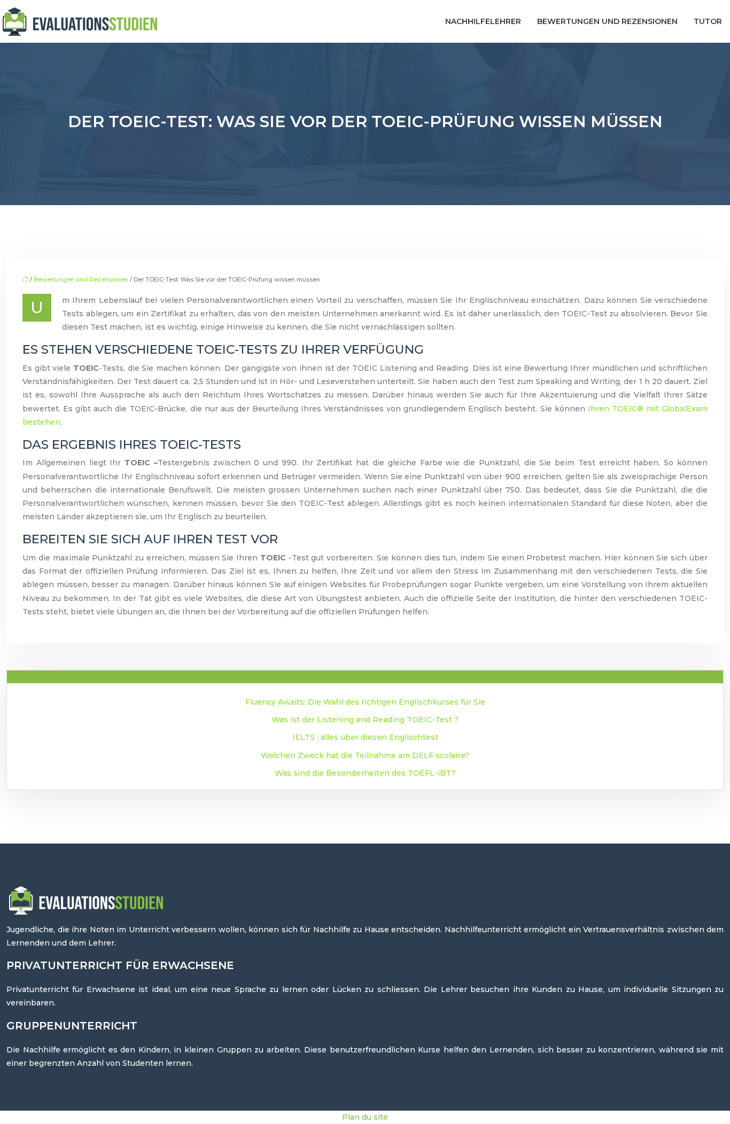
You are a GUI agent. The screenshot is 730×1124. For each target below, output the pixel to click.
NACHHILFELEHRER (483, 21)
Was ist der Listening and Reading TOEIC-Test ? (365, 719)
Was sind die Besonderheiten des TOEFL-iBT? (365, 773)
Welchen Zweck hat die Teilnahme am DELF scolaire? (365, 755)
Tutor (708, 21)
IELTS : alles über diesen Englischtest (365, 737)
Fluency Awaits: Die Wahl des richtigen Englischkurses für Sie (365, 702)
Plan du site (365, 1117)
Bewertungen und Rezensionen (607, 21)
